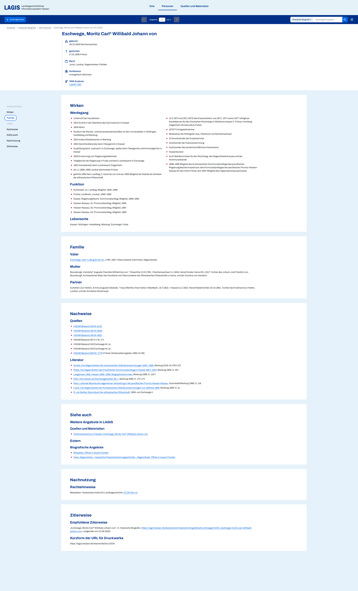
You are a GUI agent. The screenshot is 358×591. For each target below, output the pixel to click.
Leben (10, 123)
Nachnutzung (13, 140)
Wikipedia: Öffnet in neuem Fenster (91, 453)
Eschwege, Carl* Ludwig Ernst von (87, 260)
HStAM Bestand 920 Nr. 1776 (87, 353)
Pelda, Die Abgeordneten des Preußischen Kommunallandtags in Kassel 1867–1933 (115, 370)
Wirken (10, 112)
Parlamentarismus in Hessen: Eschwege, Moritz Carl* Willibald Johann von (110, 434)
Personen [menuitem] (167, 6)
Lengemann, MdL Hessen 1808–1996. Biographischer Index (102, 374)
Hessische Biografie (301, 20)
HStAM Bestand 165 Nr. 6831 (87, 335)
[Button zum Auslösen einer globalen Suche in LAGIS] (345, 19)
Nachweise (12, 129)
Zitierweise (12, 146)
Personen (11, 28)
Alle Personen (45, 28)
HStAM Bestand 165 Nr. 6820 (87, 331)
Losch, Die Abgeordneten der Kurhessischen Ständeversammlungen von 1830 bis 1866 (116, 388)
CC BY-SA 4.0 (130, 492)
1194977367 (75, 84)
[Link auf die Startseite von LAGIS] (27, 7)
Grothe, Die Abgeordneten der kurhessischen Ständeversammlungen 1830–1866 (113, 365)
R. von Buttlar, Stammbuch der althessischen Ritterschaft (101, 392)
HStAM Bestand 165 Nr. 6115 (87, 326)
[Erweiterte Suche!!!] (352, 19)
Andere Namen (14, 106)
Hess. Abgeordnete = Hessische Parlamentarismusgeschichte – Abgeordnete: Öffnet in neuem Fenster (124, 457)
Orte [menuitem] (152, 6)
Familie (10, 118)
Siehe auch (12, 135)
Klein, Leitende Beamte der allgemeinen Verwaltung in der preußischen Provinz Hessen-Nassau (120, 383)
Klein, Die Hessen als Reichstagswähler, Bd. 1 (96, 379)
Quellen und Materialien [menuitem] (195, 6)
